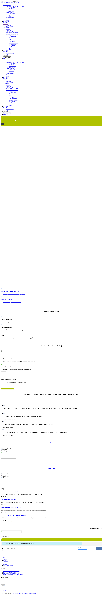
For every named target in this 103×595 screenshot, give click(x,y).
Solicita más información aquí (7, 389)
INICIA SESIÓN (7, 57)
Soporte (5, 564)
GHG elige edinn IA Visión (8, 499)
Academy (5, 561)
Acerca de (5, 563)
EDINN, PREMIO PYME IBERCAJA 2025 (13, 515)
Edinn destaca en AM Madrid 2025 (11, 507)
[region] (51, 205)
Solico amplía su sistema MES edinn (11, 491)
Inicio (4, 557)
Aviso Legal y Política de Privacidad (20, 593)
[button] (51, 280)
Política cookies (32, 593)
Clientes (51, 443)
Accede (2, 124)
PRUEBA (6, 55)
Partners (51, 468)
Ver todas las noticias (8, 522)
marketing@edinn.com (6, 590)
